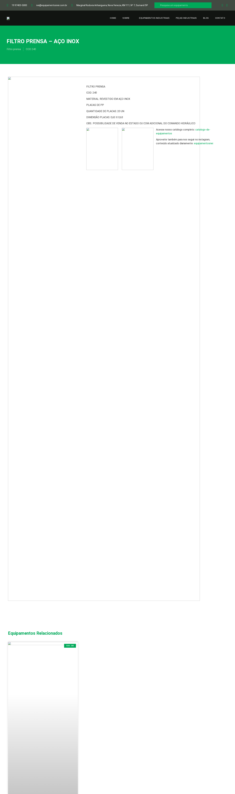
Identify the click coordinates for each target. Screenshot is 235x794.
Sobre (125, 18)
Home (113, 18)
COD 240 (31, 49)
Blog (206, 18)
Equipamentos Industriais (154, 18)
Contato (220, 18)
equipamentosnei (203, 143)
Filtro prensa (14, 49)
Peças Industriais (186, 18)
